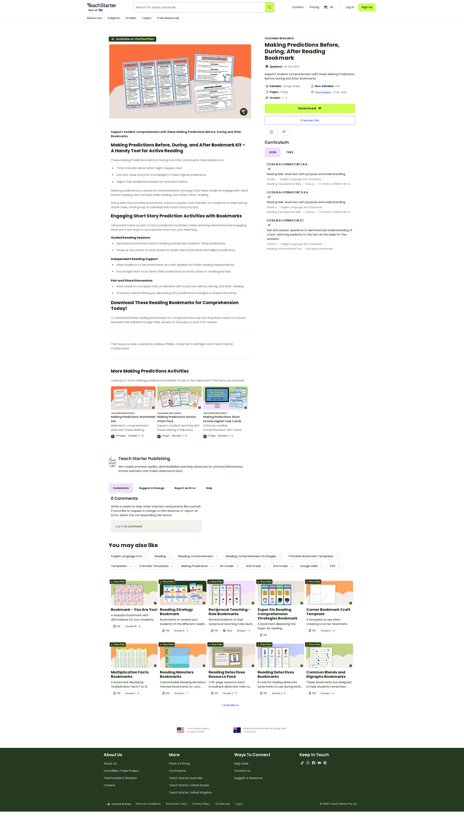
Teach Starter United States (189, 785)
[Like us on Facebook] (313, 763)
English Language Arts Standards (301, 179)
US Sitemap (222, 804)
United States (120, 804)
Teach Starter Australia (185, 778)
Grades (131, 18)
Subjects (114, 18)
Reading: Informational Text (285, 249)
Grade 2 (272, 207)
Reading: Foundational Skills (284, 184)
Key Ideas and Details (319, 249)
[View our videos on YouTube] (319, 763)
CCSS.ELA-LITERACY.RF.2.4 (335, 212)
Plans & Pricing (179, 763)
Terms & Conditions (148, 804)
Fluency (310, 184)
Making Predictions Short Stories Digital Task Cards (222, 419)
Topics (147, 18)
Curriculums (177, 771)
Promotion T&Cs (176, 804)
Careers (109, 785)
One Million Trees (121, 771)
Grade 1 (272, 179)
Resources (95, 18)
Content (298, 7)
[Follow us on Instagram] (308, 763)
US (331, 7)
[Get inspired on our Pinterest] (325, 763)
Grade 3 (272, 244)
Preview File (310, 120)
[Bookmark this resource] (271, 131)
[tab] (273, 152)
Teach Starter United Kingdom (190, 792)
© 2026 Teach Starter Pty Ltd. (338, 804)
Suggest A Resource (248, 778)
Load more (230, 705)
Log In (239, 804)
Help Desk (241, 763)
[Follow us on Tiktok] (302, 763)
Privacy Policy (201, 804)
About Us (110, 763)
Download (308, 108)
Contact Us (242, 771)
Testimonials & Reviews (120, 778)
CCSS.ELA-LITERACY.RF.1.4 (334, 184)
